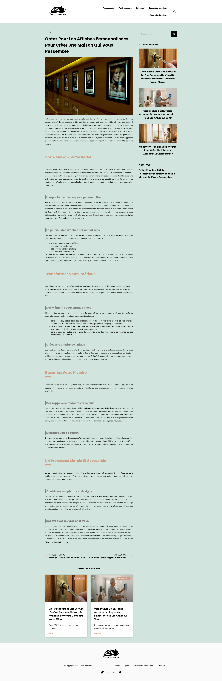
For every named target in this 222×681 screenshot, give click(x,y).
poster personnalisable (114, 176)
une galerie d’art (110, 476)
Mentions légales (121, 665)
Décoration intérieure (158, 15)
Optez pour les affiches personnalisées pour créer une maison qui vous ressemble (157, 174)
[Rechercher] (174, 34)
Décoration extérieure (158, 8)
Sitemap (161, 665)
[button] (174, 11)
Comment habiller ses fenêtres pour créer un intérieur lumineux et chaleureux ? (157, 150)
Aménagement (125, 8)
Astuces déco (108, 8)
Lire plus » (53, 634)
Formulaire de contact (143, 665)
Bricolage (140, 8)
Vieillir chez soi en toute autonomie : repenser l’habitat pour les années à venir (157, 114)
